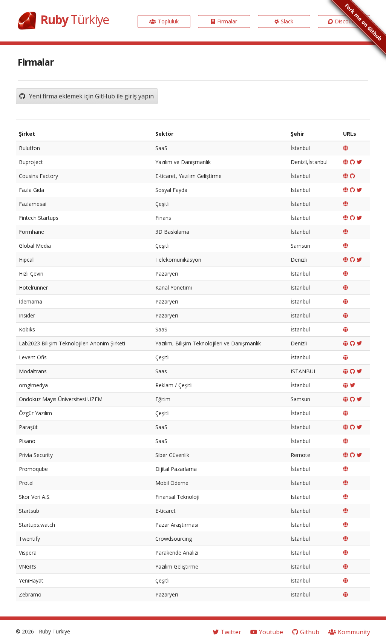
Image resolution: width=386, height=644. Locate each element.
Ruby (74, 19)
